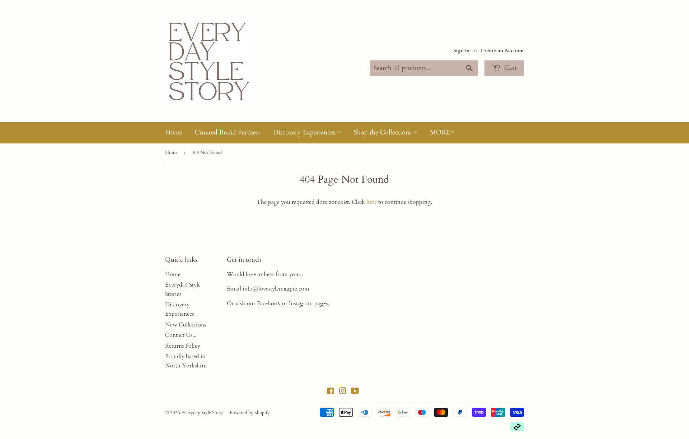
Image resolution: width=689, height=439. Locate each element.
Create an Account (502, 50)
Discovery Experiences (305, 132)
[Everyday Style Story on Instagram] (342, 392)
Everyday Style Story (202, 413)
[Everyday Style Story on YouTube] (355, 392)
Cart (509, 67)
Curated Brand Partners (228, 132)
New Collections (185, 325)
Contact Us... (181, 335)
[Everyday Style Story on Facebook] (330, 392)
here (371, 202)
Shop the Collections (383, 132)
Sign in (461, 50)
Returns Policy (182, 346)
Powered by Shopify (250, 413)
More (440, 132)
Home (173, 132)
